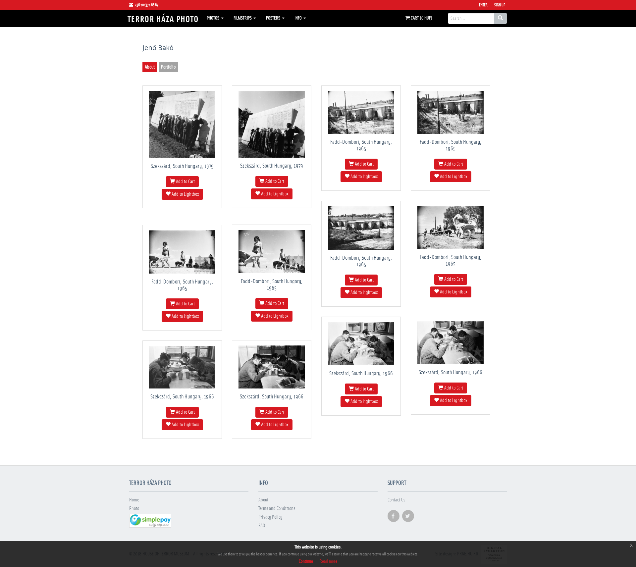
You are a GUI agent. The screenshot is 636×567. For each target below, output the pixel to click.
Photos (213, 18)
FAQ (261, 525)
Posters (273, 18)
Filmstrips (243, 18)
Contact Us (396, 499)
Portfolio (168, 67)
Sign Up (499, 5)
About (150, 67)
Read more (328, 561)
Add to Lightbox (185, 194)
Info (298, 18)
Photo (134, 508)
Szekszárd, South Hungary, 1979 (182, 166)
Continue (306, 561)
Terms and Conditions (276, 508)
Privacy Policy (270, 517)
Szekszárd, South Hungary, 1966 (450, 372)
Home (134, 499)
